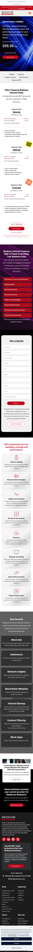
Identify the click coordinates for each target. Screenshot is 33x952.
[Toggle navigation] (30, 13)
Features (21, 74)
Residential (10, 1)
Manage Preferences (16, 947)
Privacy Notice (12, 935)
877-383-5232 (11, 53)
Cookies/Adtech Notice (23, 935)
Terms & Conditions (16, 232)
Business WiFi (16, 80)
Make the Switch (16, 805)
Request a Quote (10, 77)
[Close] (31, 927)
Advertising (23, 1)
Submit (15, 403)
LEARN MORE (21, 8)
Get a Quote (10, 57)
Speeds (11, 74)
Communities (16, 1)
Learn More (16, 779)
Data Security (23, 77)
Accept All (16, 943)
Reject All (16, 938)
